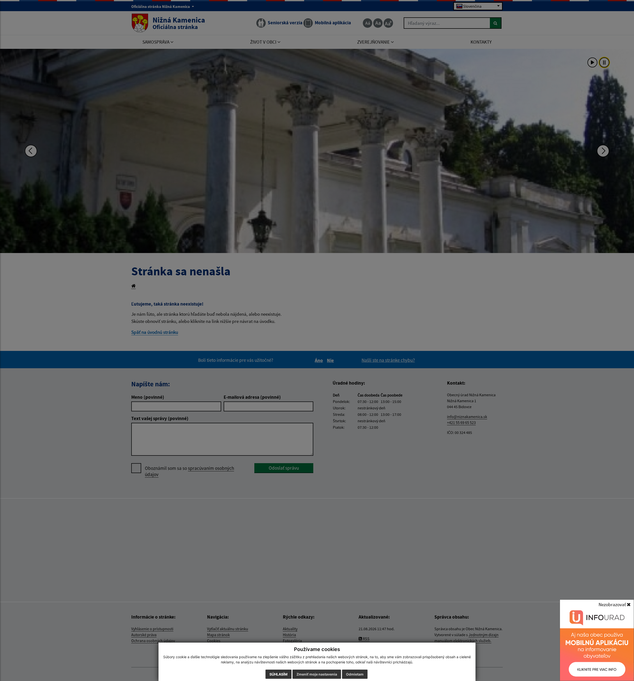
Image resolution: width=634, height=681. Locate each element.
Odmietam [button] (355, 674)
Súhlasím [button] (278, 674)
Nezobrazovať (613, 604)
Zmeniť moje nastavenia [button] (316, 674)
